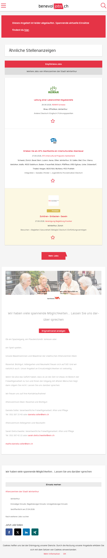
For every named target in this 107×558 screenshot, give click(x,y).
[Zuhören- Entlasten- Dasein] (53, 200)
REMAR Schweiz (58, 105)
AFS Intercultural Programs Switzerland (58, 156)
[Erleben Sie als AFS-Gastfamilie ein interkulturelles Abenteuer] (53, 141)
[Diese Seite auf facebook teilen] (9, 531)
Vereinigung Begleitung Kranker (58, 221)
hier (26, 29)
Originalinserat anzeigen (53, 331)
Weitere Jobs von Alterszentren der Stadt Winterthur (52, 71)
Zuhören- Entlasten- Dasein (53, 216)
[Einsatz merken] (53, 120)
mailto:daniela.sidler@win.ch (19, 443)
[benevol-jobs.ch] (53, 5)
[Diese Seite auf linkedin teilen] (26, 531)
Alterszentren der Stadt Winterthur (22, 491)
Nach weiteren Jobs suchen (17, 516)
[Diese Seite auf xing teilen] (34, 531)
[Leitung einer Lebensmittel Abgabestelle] (53, 90)
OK (64, 554)
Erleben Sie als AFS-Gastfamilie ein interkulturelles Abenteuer (53, 151)
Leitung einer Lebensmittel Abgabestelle (53, 100)
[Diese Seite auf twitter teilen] (17, 531)
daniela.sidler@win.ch (38, 414)
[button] (99, 26)
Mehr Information (52, 554)
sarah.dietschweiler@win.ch (41, 435)
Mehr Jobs (53, 255)
